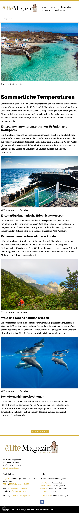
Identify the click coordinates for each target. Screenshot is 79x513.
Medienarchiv (45, 495)
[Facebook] (42, 502)
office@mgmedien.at (10, 468)
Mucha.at (43, 491)
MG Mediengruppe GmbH (19, 484)
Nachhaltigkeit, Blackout (58, 488)
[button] (53, 7)
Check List (44, 488)
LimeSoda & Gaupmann (21, 495)
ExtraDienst (44, 483)
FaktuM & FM (45, 486)
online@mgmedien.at (19, 488)
